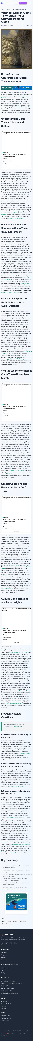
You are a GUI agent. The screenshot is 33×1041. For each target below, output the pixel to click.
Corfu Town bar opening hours (10, 852)
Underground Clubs (7, 991)
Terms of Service (6, 1018)
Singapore (4, 955)
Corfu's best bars (25, 753)
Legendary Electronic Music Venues (11, 983)
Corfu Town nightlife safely (23, 691)
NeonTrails (9, 3)
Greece (15, 921)
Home (2, 9)
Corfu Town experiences (17, 817)
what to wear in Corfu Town (19, 652)
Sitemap (3, 1023)
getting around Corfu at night (16, 359)
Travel (3, 921)
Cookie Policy (5, 1020)
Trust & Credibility (6, 1004)
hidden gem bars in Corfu (18, 470)
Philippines (4, 973)
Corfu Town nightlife (23, 107)
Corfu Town (23, 921)
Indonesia (4, 952)
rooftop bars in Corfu (20, 810)
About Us (4, 1001)
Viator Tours (17, 726)
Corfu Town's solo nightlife (21, 844)
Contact (3, 1008)
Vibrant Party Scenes (7, 988)
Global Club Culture (7, 986)
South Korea (5, 968)
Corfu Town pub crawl (15, 218)
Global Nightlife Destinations (9, 993)
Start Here (4, 1006)
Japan (3, 970)
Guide (9, 921)
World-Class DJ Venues (8, 981)
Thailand (3, 960)
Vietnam (3, 957)
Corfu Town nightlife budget (9, 292)
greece (8, 9)
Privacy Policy (5, 1015)
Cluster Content (6, 924)
